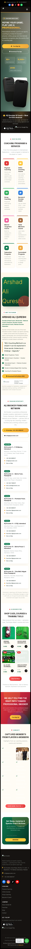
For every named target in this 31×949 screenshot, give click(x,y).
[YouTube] (18, 5)
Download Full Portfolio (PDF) (16, 376)
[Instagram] (12, 5)
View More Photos (14, 806)
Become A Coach (6, 897)
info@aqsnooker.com (11, 2)
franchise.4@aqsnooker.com (13, 533)
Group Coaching (6, 894)
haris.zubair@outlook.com (13, 485)
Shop (3, 910)
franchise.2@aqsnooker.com (13, 510)
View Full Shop (15, 678)
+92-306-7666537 (11, 483)
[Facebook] (9, 5)
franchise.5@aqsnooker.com (13, 558)
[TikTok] (15, 5)
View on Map (9, 463)
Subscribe (16, 840)
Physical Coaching (7, 889)
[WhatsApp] (21, 5)
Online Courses (6, 892)
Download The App (16, 51)
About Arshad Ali (6, 904)
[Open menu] (27, 9)
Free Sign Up (16, 46)
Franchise (4, 907)
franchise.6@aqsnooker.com (13, 583)
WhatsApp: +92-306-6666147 (14, 430)
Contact (4, 913)
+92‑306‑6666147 (22, 2)
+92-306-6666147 (11, 458)
